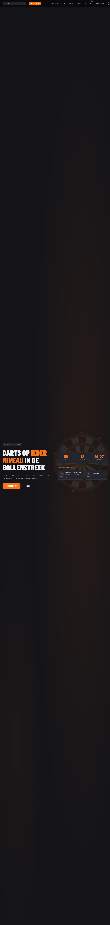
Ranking (70, 3)
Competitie (55, 3)
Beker (63, 3)
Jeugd (85, 3)
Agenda (78, 3)
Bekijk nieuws (11, 486)
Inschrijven (35, 3)
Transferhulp (100, 3)
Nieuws (46, 3)
